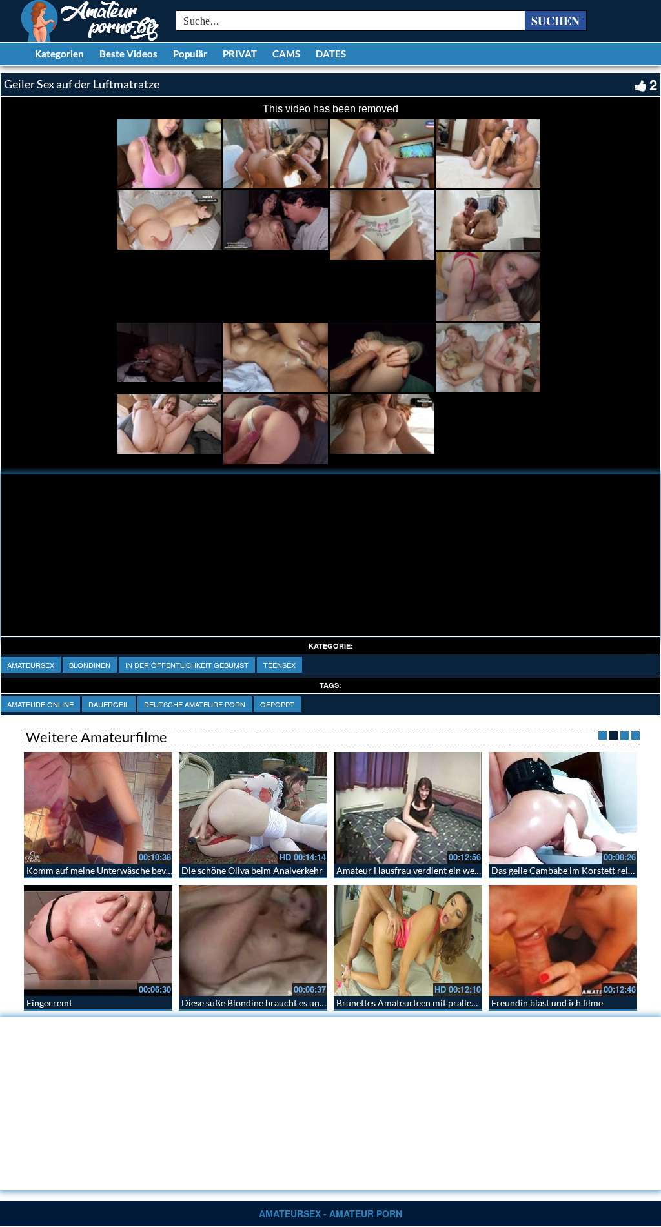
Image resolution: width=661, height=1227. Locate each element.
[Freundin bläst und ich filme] (563, 941)
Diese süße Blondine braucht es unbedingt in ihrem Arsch (296, 1002)
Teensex (279, 665)
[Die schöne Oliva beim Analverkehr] (253, 808)
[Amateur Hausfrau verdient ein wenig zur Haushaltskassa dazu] (408, 808)
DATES (331, 53)
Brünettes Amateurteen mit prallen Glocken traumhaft (445, 1002)
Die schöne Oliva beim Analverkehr (252, 870)
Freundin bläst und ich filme (547, 1002)
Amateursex (30, 665)
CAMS (286, 53)
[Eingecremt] (98, 941)
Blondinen (89, 665)
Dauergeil (108, 704)
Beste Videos (128, 53)
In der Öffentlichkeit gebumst (187, 665)
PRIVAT (240, 53)
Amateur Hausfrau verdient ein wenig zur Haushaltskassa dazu (460, 870)
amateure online (40, 704)
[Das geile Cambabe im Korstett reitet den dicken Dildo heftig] (563, 808)
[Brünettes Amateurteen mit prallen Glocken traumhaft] (408, 941)
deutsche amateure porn (194, 704)
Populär (190, 53)
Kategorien (59, 53)
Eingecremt (49, 1002)
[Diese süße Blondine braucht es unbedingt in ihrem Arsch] (253, 941)
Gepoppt (277, 704)
